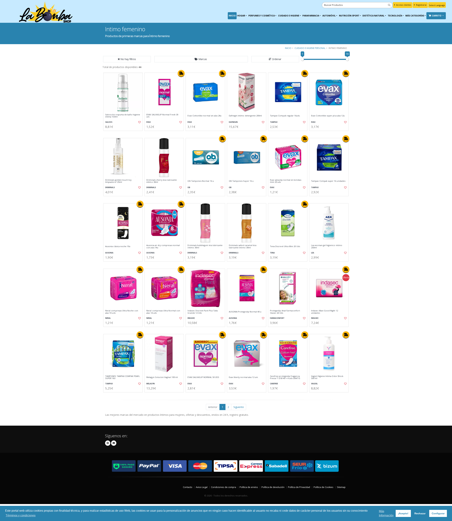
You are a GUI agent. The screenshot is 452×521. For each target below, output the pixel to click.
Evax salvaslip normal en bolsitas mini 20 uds (285, 181)
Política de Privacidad (299, 487)
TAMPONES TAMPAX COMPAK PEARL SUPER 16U (122, 377)
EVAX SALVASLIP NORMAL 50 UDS (203, 377)
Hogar (241, 15)
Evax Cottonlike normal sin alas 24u (204, 116)
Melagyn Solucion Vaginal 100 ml (162, 377)
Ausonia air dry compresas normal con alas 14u (163, 246)
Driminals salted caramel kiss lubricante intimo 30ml (243, 246)
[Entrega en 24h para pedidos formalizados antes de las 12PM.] (181, 73)
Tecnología (395, 15)
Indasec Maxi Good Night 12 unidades (324, 312)
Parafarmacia (310, 15)
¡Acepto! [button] (403, 513)
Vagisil (314, 384)
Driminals (110, 187)
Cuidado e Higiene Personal (310, 48)
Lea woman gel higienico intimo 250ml (326, 246)
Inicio (232, 15)
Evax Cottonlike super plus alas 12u (328, 116)
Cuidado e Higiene (288, 15)
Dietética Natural (373, 15)
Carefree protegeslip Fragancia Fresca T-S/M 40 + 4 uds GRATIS (285, 377)
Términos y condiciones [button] (20, 515)
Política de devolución (272, 487)
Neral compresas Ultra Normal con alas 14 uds (163, 312)
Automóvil (329, 15)
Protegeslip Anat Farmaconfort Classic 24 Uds (285, 312)
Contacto (187, 487)
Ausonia (109, 253)
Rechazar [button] (420, 513)
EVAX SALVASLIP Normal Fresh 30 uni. (162, 116)
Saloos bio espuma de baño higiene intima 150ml (122, 116)
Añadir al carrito (124, 133)
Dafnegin (233, 122)
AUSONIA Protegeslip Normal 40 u (245, 312)
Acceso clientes (403, 5)
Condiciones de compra (223, 487)
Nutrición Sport (349, 15)
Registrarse (421, 5)
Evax (148, 122)
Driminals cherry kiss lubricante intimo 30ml (161, 181)
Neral (108, 318)
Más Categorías (414, 15)
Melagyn (150, 384)
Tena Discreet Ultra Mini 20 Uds (285, 246)
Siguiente (238, 407)
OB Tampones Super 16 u (241, 181)
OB (189, 187)
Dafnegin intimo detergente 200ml (245, 116)
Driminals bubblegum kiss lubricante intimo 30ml (205, 246)
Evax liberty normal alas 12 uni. (243, 377)
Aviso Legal (201, 487)
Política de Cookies (323, 487)
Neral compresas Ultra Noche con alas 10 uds (121, 312)
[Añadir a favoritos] (139, 122)
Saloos (108, 122)
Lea (312, 253)
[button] (201, 59)
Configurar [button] (438, 513)
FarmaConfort (277, 318)
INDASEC (191, 318)
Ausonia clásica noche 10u (117, 246)
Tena (272, 253)
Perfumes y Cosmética (261, 15)
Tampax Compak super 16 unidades (328, 181)
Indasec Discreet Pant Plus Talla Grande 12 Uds (203, 312)
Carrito (437, 15)
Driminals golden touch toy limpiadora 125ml (118, 181)
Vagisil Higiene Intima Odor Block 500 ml (327, 377)
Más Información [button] (386, 513)
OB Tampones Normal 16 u (201, 181)
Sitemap (341, 487)
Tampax (274, 122)
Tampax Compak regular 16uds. (285, 116)
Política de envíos (249, 487)
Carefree (274, 384)
